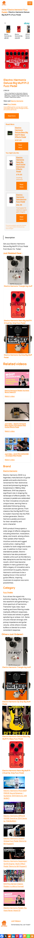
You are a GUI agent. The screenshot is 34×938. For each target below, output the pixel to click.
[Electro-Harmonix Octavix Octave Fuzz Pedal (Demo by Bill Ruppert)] (14, 830)
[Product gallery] (17, 59)
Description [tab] (10, 237)
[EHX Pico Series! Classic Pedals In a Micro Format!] (14, 876)
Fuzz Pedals (12, 104)
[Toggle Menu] (29, 3)
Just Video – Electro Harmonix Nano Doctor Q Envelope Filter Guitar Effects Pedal (15, 425)
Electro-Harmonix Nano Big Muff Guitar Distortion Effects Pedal (20, 164)
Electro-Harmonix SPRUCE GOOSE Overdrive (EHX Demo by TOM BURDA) (15, 818)
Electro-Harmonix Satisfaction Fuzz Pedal (21, 198)
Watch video (10, 396)
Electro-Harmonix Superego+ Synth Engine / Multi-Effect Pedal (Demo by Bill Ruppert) (15, 863)
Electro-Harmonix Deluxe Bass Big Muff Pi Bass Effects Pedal (21, 132)
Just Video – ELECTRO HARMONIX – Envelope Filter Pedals (17, 455)
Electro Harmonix (15, 9)
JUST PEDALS (16, 921)
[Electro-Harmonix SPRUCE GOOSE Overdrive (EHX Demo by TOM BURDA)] (14, 808)
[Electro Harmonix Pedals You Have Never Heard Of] (14, 898)
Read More (11, 116)
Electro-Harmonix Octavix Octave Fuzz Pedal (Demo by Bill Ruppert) (15, 841)
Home (4, 9)
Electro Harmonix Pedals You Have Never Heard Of (17, 391)
